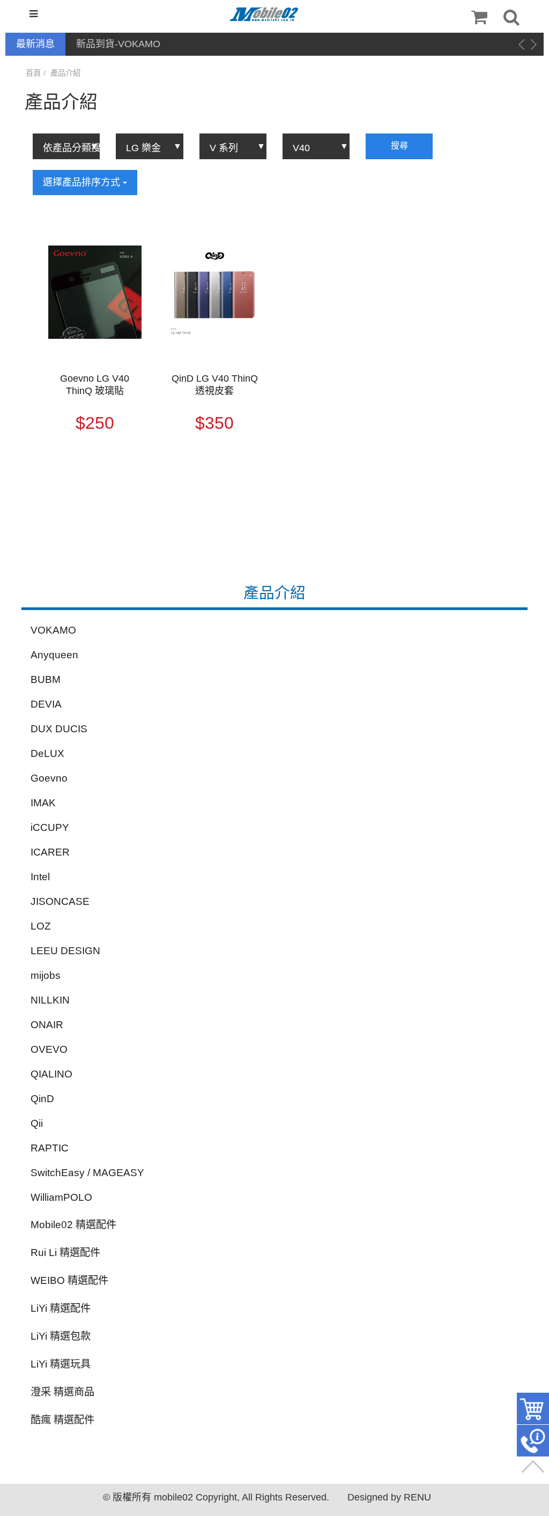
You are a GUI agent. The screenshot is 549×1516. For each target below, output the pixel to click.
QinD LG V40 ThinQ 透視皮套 (215, 384)
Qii (37, 1123)
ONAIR (47, 1024)
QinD (42, 1098)
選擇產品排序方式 (83, 182)
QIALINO (51, 1074)
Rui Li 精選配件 (65, 1252)
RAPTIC (50, 1148)
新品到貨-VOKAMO (118, 44)
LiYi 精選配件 (61, 1308)
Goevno (49, 778)
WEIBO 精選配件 (69, 1280)
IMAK (43, 802)
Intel (40, 876)
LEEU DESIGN (65, 950)
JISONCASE (60, 901)
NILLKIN (50, 1000)
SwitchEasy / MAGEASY (87, 1172)
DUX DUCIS (59, 728)
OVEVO (49, 1049)
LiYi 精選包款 (61, 1336)
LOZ (41, 926)
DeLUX (47, 753)
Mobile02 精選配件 (73, 1224)
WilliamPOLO (61, 1197)
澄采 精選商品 (62, 1392)
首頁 (33, 73)
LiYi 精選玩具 (61, 1364)
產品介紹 (65, 73)
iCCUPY (50, 827)
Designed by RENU (389, 1497)
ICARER (50, 852)
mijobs (46, 975)
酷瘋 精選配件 (62, 1419)
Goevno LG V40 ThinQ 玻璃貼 (94, 384)
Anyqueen (54, 654)
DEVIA (46, 704)
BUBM (46, 679)
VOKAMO (53, 630)
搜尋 (399, 145)
